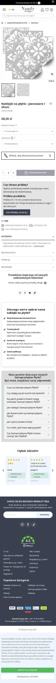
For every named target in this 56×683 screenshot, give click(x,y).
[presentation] (3, 470)
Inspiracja (33, 567)
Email (30, 293)
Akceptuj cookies (28, 670)
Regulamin (8, 574)
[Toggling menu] (5, 9)
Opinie (32, 571)
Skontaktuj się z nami (12, 562)
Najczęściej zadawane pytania (13, 557)
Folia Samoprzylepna (12, 597)
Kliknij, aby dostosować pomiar (26, 155)
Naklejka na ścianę (36, 585)
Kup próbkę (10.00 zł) (16, 212)
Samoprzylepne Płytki (17, 23)
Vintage (34, 23)
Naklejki (31, 593)
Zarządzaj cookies (27, 676)
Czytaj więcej (38, 246)
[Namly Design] (28, 9)
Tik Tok (34, 526)
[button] (52, 74)
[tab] (28, 236)
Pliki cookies (34, 551)
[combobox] (28, 16)
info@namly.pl (45, 621)
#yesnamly (34, 555)
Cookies (17, 661)
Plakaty (6, 593)
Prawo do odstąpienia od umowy (14, 568)
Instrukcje (33, 563)
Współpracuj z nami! (38, 559)
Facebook (25, 293)
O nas (6, 551)
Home (2, 23)
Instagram (45, 283)
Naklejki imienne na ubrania (12, 587)
